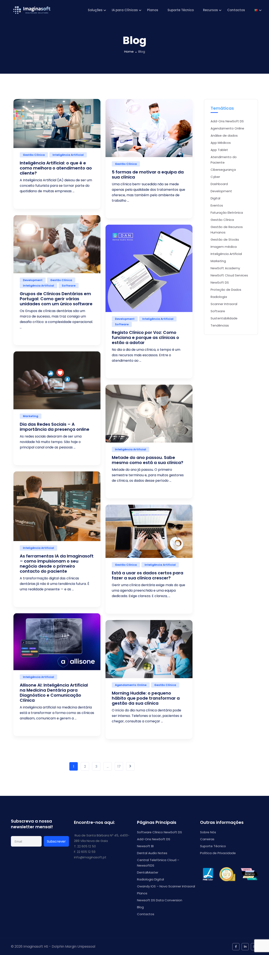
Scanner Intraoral (224, 304)
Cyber (215, 177)
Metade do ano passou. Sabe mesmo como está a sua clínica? (147, 460)
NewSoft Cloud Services (229, 275)
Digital (215, 198)
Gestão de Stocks (225, 239)
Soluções (95, 10)
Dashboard (219, 184)
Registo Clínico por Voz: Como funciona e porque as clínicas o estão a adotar (145, 337)
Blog (140, 907)
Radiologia (219, 297)
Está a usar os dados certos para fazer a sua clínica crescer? (147, 575)
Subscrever (56, 841)
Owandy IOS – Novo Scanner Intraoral (166, 886)
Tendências (220, 325)
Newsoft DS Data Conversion (159, 900)
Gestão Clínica (34, 155)
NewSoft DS (220, 282)
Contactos (236, 10)
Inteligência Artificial (68, 155)
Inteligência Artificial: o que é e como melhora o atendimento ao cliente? (56, 168)
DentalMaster (147, 872)
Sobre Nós (208, 832)
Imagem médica (224, 246)
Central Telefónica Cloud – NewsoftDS (158, 863)
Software (68, 286)
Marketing (30, 416)
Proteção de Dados (226, 289)
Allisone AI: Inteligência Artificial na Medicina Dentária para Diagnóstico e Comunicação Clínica (54, 692)
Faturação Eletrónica (227, 212)
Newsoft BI (145, 846)
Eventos (217, 205)
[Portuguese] (256, 10)
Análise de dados (224, 135)
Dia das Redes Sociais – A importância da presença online (54, 426)
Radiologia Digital (150, 879)
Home (129, 51)
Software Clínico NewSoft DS (159, 832)
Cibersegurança (223, 169)
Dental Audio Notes (152, 853)
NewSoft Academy (225, 268)
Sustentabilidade (224, 318)
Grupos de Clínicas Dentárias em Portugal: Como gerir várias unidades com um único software (56, 299)
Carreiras (207, 839)
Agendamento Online (130, 685)
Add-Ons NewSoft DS (227, 121)
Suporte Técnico (180, 10)
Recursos (210, 10)
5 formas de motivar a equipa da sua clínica (148, 174)
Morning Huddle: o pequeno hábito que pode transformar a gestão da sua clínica (146, 698)
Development (32, 280)
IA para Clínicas (125, 10)
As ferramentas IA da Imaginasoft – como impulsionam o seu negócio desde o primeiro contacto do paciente (57, 563)
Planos (152, 10)
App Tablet (219, 150)
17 (119, 766)
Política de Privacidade (218, 853)
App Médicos (221, 142)
